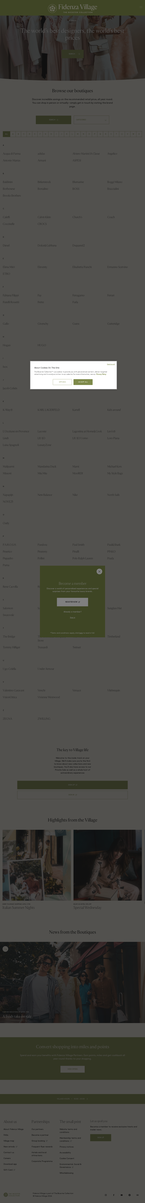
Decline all (111, 364)
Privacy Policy (101, 374)
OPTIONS (62, 382)
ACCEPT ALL (83, 382)
